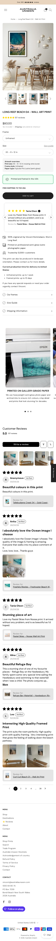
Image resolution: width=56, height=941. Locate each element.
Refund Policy (9, 859)
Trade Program (9, 848)
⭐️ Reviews (8, 821)
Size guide (48, 146)
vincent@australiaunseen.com (16, 882)
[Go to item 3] (42, 458)
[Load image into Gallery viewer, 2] (12, 98)
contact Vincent (18, 286)
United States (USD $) (26, 923)
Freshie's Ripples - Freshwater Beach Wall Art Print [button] (32, 587)
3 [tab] (30, 411)
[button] (9, 117)
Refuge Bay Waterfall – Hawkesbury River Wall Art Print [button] (32, 695)
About (5, 825)
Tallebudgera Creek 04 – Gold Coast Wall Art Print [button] (30, 502)
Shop (5, 814)
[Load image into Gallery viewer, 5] (43, 98)
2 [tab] (28, 411)
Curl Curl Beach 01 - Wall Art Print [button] (28, 776)
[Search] (50, 9)
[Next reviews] (51, 217)
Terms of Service (10, 862)
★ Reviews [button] (53, 473)
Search (6, 845)
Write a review (21, 444)
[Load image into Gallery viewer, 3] (22, 98)
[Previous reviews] (5, 217)
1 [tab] (25, 411)
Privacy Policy (9, 866)
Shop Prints (8, 841)
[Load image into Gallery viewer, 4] (33, 98)
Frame (6, 132)
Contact (6, 829)
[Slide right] (50, 98)
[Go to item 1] (11, 458)
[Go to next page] (46, 789)
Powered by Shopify (28, 935)
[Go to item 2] (26, 458)
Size (4, 146)
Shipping (18, 127)
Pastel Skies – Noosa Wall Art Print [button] (29, 636)
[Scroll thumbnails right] (50, 458)
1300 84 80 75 (9, 886)
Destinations (8, 818)
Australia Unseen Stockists (15, 852)
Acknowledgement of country (16, 855)
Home (13, 19)
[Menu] (5, 10)
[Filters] (43, 444)
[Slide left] (6, 98)
